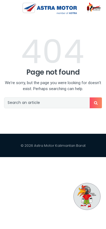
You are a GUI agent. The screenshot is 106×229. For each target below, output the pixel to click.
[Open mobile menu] (6, 8)
